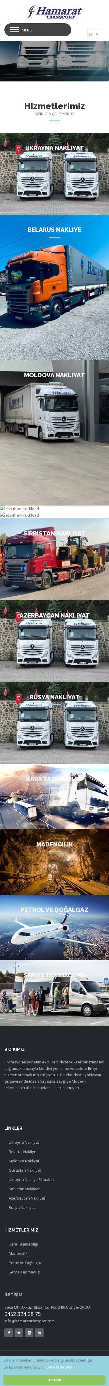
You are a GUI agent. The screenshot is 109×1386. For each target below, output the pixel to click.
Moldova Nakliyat (24, 1160)
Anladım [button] (54, 1380)
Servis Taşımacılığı (24, 1272)
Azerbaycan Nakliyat (27, 1198)
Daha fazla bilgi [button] (59, 1367)
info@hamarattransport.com (29, 1320)
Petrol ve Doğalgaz (25, 1262)
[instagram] (29, 1332)
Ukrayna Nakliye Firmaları (31, 1179)
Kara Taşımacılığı (23, 1244)
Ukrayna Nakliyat (24, 1142)
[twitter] (19, 1332)
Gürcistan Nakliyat (25, 1170)
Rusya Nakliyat (22, 1207)
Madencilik (18, 1253)
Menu (27, 30)
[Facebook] (8, 1332)
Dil (91, 34)
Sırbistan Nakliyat (24, 1188)
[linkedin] (39, 1332)
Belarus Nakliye (22, 1151)
